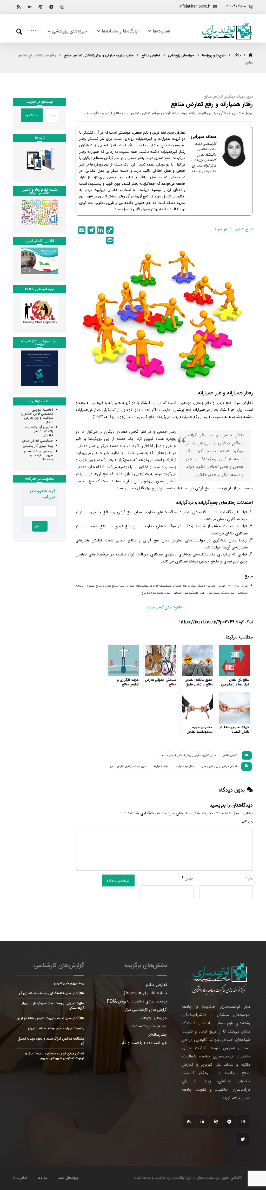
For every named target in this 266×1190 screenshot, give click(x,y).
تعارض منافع (230, 755)
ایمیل (188, 878)
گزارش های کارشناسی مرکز (146, 1009)
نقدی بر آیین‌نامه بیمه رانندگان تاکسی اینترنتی (39, 431)
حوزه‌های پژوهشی (152, 1018)
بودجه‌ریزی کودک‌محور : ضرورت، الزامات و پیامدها (37, 455)
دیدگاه (247, 822)
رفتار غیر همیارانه (184, 766)
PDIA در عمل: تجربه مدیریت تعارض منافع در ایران (50, 1018)
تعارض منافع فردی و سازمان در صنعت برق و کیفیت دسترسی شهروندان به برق (54, 1056)
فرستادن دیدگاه (118, 880)
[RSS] (18, 6)
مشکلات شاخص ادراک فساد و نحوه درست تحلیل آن (51, 1041)
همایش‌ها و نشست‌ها (149, 1026)
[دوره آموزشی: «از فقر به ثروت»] (39, 368)
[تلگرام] (51, 6)
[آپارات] (40, 6)
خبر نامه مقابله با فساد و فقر (144, 1043)
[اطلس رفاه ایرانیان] (39, 260)
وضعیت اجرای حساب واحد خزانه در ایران (56, 1028)
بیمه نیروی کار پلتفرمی (38, 446)
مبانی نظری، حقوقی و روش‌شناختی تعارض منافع (189, 755)
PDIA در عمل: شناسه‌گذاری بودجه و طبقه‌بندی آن (51, 993)
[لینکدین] (29, 6)
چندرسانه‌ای (157, 1034)
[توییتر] (243, 1139)
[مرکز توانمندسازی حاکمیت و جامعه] (227, 31)
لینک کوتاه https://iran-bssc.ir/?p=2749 (216, 622)
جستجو (31, 115)
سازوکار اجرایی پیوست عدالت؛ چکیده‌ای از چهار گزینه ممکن (53, 1006)
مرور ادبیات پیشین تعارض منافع (128, 766)
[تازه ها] (39, 159)
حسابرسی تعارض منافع (37, 441)
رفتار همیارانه (161, 766)
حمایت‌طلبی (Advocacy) (145, 993)
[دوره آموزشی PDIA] (39, 311)
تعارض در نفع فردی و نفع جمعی (219, 766)
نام (248, 878)
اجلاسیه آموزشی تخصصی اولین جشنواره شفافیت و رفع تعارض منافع (37, 416)
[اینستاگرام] (62, 6)
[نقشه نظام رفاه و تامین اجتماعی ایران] (39, 212)
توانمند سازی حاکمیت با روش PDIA (137, 1001)
